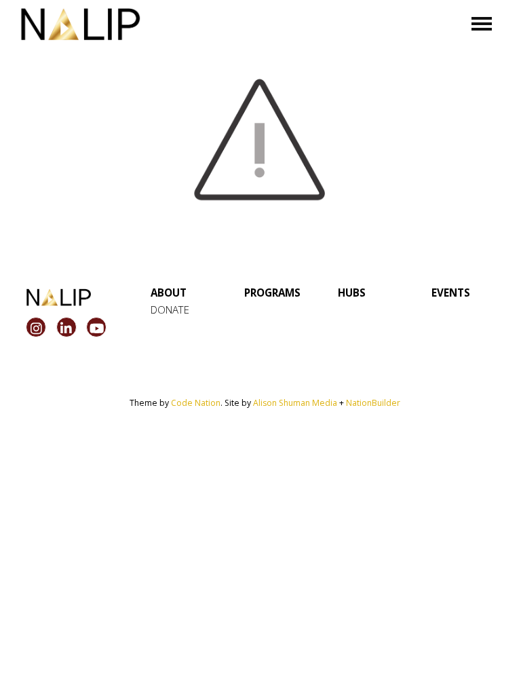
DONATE (170, 309)
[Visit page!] (38, 328)
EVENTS (450, 292)
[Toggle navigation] (482, 24)
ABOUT (169, 292)
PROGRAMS (272, 292)
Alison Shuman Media (295, 403)
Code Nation (195, 403)
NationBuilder (373, 403)
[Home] (81, 24)
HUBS (352, 292)
